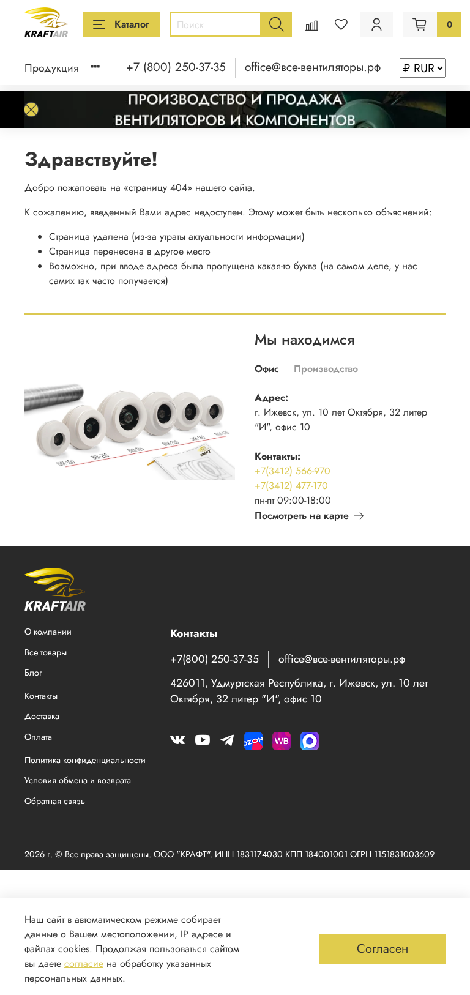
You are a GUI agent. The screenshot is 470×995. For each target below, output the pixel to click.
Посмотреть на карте (302, 516)
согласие (83, 963)
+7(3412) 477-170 (291, 486)
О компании (48, 631)
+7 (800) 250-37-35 (176, 66)
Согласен (382, 949)
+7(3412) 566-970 (292, 471)
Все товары (45, 652)
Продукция (51, 68)
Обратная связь (54, 801)
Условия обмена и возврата (77, 780)
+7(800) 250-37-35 (214, 659)
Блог (33, 672)
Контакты (41, 696)
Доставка (41, 716)
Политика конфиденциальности (85, 760)
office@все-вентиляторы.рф (313, 66)
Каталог (131, 24)
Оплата (38, 737)
